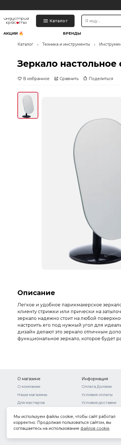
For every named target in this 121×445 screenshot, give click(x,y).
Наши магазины (32, 394)
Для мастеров (31, 402)
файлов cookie (94, 428)
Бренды (72, 33)
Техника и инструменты (66, 44)
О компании (28, 386)
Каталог (25, 44)
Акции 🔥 (13, 33)
